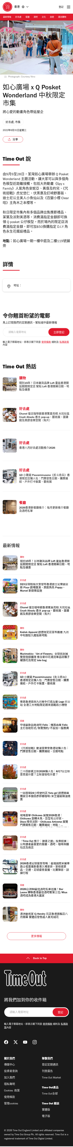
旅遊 (52, 17)
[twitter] (16, 1042)
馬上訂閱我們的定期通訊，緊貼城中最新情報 (30, 323)
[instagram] (35, 1042)
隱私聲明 (9, 1084)
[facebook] (6, 1042)
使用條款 (46, 342)
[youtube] (25, 1042)
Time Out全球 (50, 1094)
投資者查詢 (11, 1071)
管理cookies (11, 1103)
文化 (44, 17)
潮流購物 (62, 17)
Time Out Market (51, 1078)
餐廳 (27, 17)
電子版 (46, 1116)
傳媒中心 (9, 1065)
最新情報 (7, 17)
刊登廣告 (47, 1071)
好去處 (18, 17)
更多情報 (36, 936)
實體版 (46, 1110)
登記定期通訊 (50, 1065)
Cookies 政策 (12, 1091)
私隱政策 (64, 342)
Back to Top (40, 958)
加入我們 (9, 1078)
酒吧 (36, 17)
